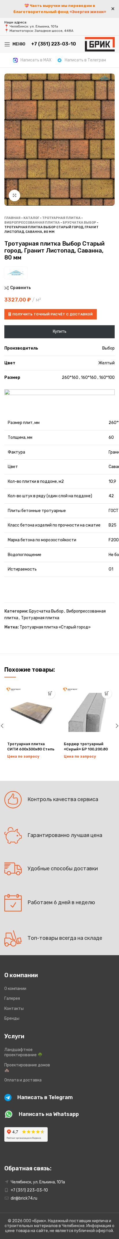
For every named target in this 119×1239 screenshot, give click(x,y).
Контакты (14, 1008)
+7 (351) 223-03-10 (29, 1190)
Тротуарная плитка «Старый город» (55, 627)
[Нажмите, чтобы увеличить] (14, 195)
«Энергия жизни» (88, 12)
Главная (12, 218)
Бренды (11, 1018)
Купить (59, 331)
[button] (50, 693)
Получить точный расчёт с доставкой (52, 314)
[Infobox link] (32, 60)
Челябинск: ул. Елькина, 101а (34, 26)
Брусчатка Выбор (79, 222)
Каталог (31, 218)
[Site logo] (100, 43)
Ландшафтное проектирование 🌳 (23, 1052)
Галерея (12, 998)
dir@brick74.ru (24, 1198)
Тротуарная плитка (61, 218)
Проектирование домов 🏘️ (27, 1068)
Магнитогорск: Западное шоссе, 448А (41, 31)
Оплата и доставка (23, 1080)
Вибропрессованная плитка (32, 222)
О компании (15, 988)
